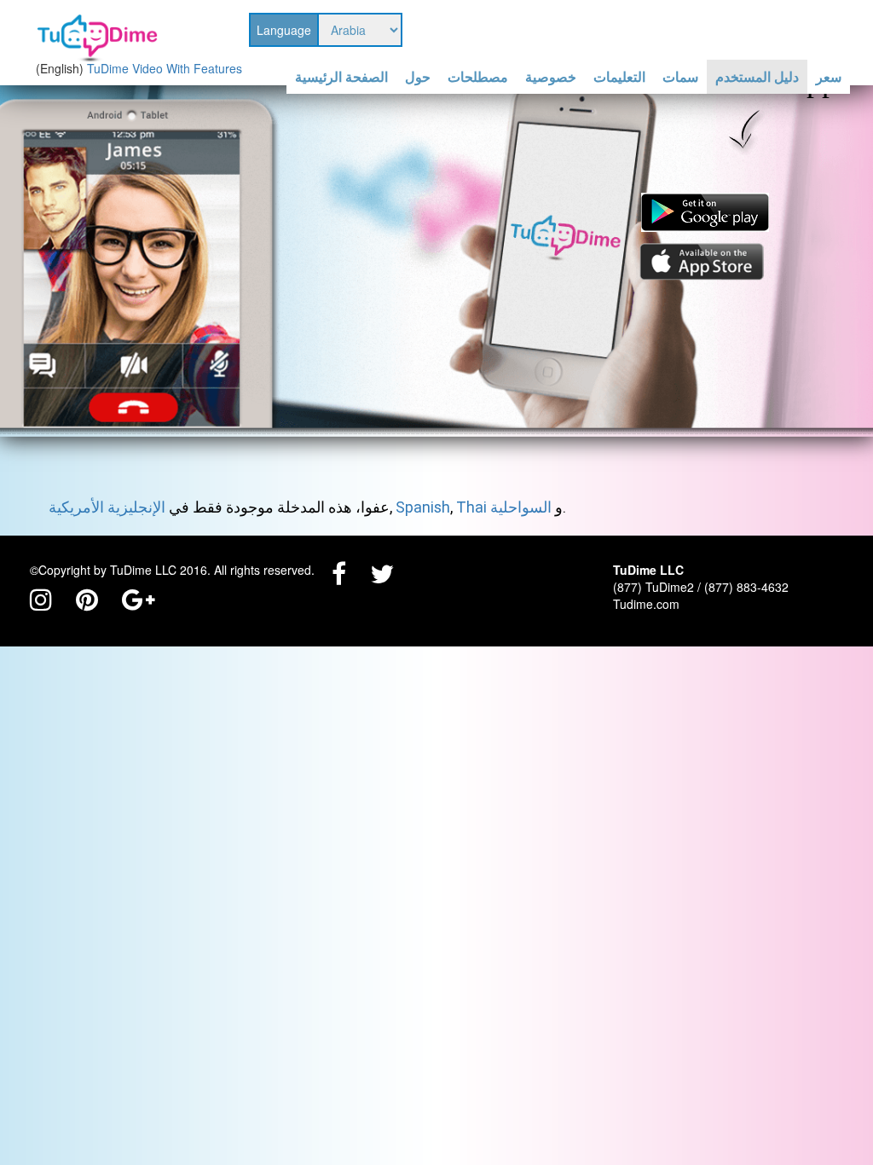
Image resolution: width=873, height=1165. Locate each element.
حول (418, 76)
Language (284, 29)
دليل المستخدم (757, 76)
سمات (680, 76)
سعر (828, 76)
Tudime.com (646, 603)
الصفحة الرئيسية (341, 76)
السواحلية (521, 507)
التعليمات (619, 76)
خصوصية (550, 76)
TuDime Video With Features (164, 68)
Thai (471, 507)
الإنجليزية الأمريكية (107, 507)
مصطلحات (478, 76)
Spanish (423, 507)
